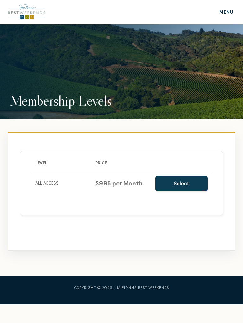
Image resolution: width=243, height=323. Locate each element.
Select (181, 183)
